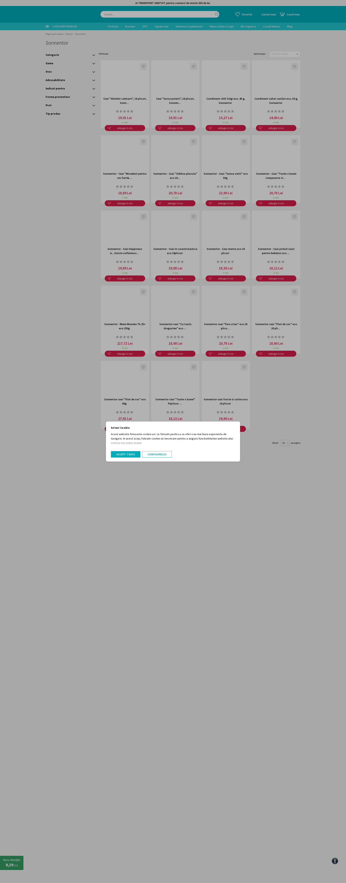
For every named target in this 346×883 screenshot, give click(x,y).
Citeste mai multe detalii (126, 443)
